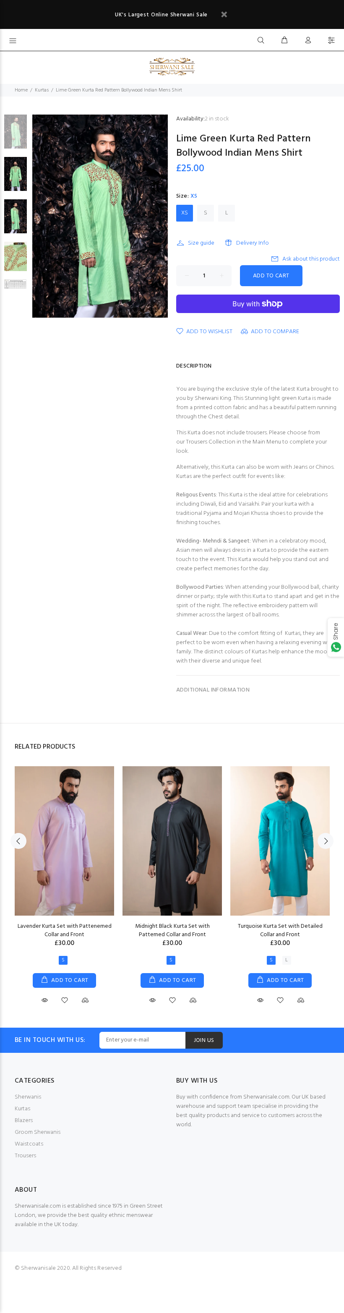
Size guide (201, 243)
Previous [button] (18, 841)
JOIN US (204, 1040)
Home (21, 90)
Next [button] (326, 841)
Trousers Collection (210, 442)
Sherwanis (28, 1097)
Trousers (25, 1156)
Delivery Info (252, 243)
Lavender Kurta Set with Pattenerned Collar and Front (65, 930)
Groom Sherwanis (37, 1132)
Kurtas (42, 90)
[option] (15, 136)
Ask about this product (311, 259)
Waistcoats (29, 1144)
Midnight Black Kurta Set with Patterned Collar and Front (172, 930)
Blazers (24, 1120)
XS (184, 213)
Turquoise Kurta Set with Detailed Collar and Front (280, 930)
